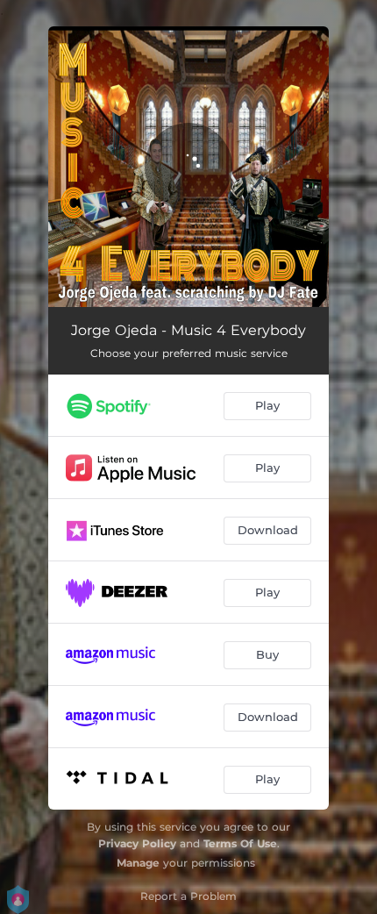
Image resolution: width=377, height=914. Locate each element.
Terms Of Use (240, 843)
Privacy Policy (137, 843)
